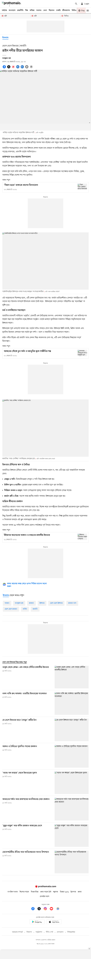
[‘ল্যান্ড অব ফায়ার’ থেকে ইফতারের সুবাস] (72, 782)
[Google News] (58, 909)
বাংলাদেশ (12, 10)
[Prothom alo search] (76, 3)
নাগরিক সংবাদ (13, 892)
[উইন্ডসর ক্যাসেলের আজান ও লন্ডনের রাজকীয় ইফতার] (82, 537)
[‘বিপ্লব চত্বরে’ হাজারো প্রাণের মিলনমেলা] (82, 187)
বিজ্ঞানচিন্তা (35, 892)
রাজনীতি (20, 10)
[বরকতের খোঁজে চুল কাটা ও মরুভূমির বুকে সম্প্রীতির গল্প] (82, 353)
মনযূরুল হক (19, 603)
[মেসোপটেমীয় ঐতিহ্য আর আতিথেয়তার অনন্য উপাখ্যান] (72, 862)
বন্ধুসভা (55, 892)
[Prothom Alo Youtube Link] (53, 909)
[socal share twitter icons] (9, 68)
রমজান (31, 603)
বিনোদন (51, 10)
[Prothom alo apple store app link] (54, 922)
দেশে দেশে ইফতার (56, 603)
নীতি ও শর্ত (49, 932)
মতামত (38, 10)
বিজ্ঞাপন (29, 932)
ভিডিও (74, 10)
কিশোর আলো (24, 892)
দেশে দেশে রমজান (11, 609)
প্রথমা (80, 892)
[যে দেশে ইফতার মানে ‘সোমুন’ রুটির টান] (72, 730)
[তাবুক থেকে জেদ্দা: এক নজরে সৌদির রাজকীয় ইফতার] (72, 677)
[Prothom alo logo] (45, 887)
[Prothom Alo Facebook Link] (34, 909)
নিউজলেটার (71, 932)
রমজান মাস (72, 603)
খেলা (45, 10)
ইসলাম (5, 37)
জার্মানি (35, 609)
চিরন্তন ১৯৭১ (64, 892)
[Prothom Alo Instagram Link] (46, 909)
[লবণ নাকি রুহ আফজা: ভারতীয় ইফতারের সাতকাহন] (72, 703)
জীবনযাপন (66, 10)
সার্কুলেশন (39, 932)
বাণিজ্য (32, 10)
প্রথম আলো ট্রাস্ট (45, 892)
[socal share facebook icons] (4, 68)
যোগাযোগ (60, 932)
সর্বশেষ (4, 10)
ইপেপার (73, 892)
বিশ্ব (26, 10)
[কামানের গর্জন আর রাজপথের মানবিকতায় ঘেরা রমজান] (72, 809)
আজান (7, 603)
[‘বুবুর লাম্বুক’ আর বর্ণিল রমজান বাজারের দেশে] (72, 835)
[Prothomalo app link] (37, 922)
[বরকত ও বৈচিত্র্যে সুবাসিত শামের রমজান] (72, 756)
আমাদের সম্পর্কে (17, 932)
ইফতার (42, 603)
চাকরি (58, 10)
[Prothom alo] (12, 3)
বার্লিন (25, 609)
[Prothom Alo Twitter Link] (40, 909)
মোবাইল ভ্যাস (44, 896)
